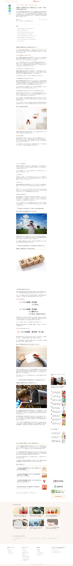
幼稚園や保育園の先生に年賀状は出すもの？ (26, 28)
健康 (34, 538)
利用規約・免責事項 (25, 556)
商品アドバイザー (25, 553)
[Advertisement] (23, 155)
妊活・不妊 (9, 549)
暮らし (39, 538)
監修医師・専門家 (25, 552)
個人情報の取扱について (26, 559)
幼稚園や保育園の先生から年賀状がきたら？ (26, 37)
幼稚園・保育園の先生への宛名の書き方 (25, 33)
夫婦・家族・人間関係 (51, 538)
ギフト (22, 538)
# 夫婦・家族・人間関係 (23, 5)
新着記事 (23, 549)
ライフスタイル (10, 553)
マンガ (57, 538)
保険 (17, 538)
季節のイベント (44, 538)
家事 (19, 538)
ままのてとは (24, 555)
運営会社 (38, 549)
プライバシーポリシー (26, 557)
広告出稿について (40, 553)
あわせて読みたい (21, 41)
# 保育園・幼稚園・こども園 (32, 5)
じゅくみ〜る (39, 555)
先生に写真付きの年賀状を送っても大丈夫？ (26, 32)
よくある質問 (24, 560)
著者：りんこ (18, 19)
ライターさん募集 (40, 552)
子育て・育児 (10, 552)
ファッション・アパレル (28, 538)
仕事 (14, 538)
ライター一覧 (24, 550)
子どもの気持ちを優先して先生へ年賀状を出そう (27, 39)
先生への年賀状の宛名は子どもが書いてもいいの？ (27, 35)
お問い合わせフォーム (57, 552)
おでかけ (15, 539)
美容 (36, 538)
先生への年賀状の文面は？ (23, 30)
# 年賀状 (17, 5)
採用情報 (38, 550)
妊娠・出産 (9, 550)
